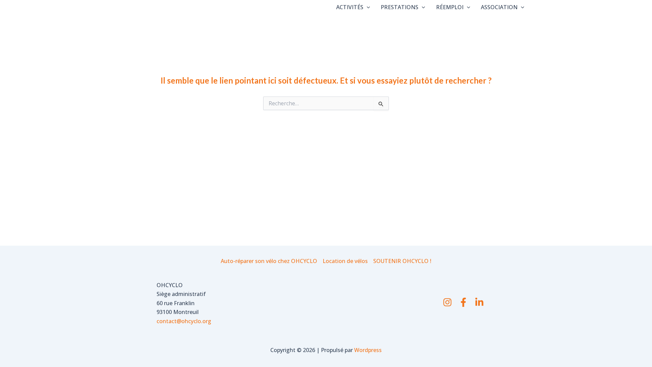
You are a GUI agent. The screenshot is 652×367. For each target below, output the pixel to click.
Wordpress (368, 350)
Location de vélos (345, 261)
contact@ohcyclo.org (184, 321)
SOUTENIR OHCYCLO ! (402, 261)
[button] (366, 7)
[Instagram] (447, 302)
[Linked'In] (479, 302)
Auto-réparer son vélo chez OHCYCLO (269, 261)
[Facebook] (463, 302)
